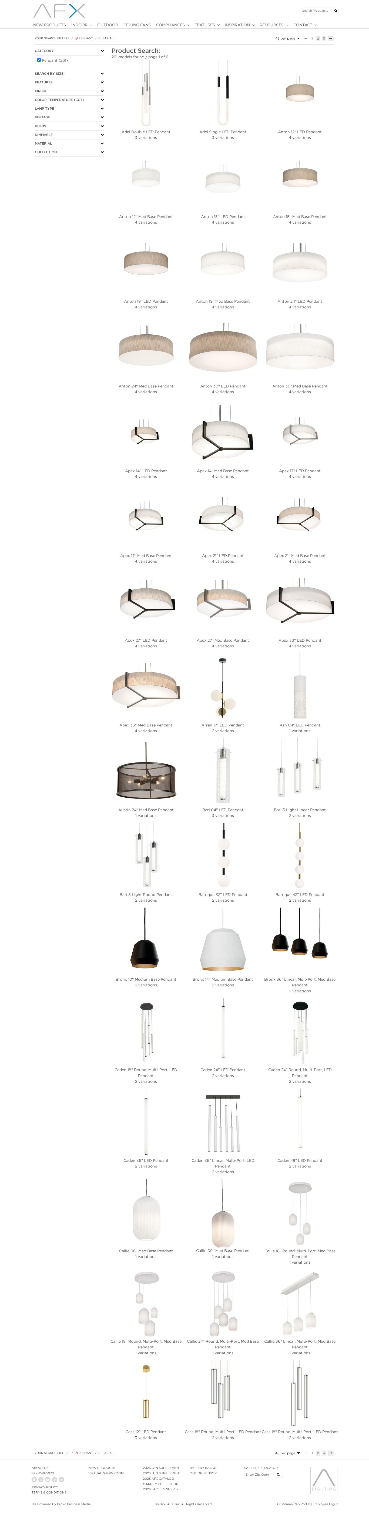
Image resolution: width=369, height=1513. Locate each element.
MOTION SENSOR (203, 1473)
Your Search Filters (52, 38)
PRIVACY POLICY (45, 1487)
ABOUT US (40, 1468)
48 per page (285, 38)
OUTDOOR (107, 24)
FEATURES (204, 24)
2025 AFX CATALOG (158, 1479)
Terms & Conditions (49, 1492)
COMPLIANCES (170, 24)
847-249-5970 (43, 1473)
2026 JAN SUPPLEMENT (162, 1468)
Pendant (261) (55, 60)
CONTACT (302, 24)
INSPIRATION (237, 24)
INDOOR (79, 24)
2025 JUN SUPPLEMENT (162, 1473)
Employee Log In (325, 1504)
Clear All (106, 38)
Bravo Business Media (74, 1504)
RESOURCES (272, 24)
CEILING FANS (137, 24)
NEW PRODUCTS (49, 24)
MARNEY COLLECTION (161, 1484)
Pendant (85, 38)
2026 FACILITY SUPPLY (161, 1489)
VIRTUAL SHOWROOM (106, 1473)
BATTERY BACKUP (204, 1468)
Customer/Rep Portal (293, 1504)
